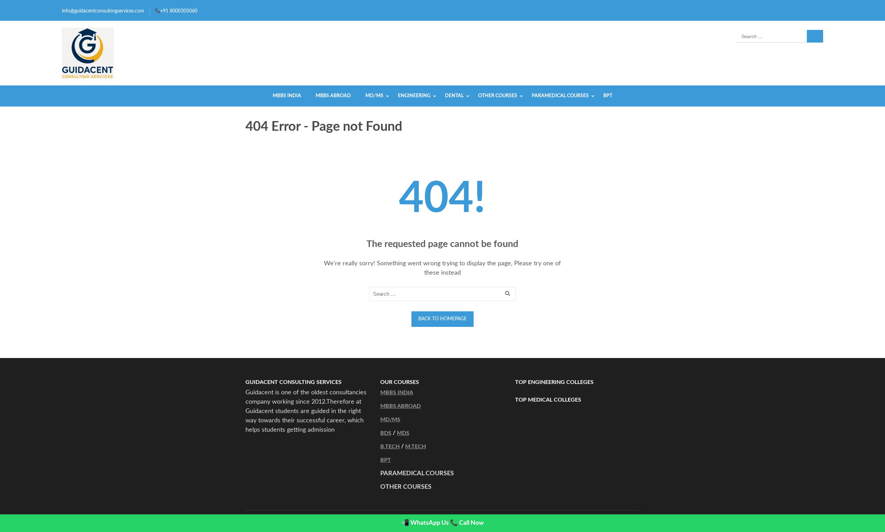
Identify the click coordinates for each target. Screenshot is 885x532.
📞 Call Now (467, 523)
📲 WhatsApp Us (425, 523)
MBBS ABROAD (400, 406)
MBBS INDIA (396, 392)
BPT (607, 95)
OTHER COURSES (497, 95)
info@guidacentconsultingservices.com (103, 11)
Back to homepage (442, 319)
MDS (403, 433)
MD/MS (374, 95)
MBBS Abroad (333, 95)
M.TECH (415, 446)
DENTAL (454, 95)
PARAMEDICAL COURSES (560, 95)
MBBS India (287, 95)
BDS (385, 433)
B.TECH (390, 446)
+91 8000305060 (178, 11)
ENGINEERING (414, 95)
